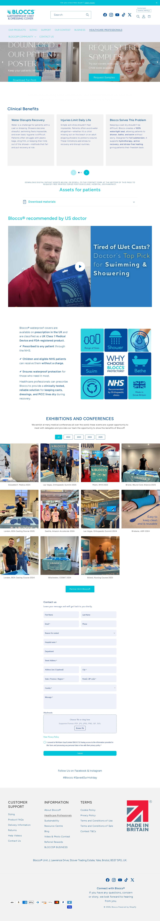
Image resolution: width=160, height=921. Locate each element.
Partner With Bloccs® (80, 589)
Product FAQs (16, 819)
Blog (46, 831)
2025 (100, 437)
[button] (22, 36)
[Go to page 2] (81, 172)
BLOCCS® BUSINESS (56, 847)
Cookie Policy (88, 810)
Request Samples (23, 77)
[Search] (87, 14)
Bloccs (115, 907)
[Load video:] (80, 266)
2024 (90, 437)
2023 (79, 437)
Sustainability (51, 820)
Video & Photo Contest (57, 836)
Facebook (80, 770)
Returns (12, 830)
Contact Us (14, 840)
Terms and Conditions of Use (96, 820)
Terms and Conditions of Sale (96, 826)
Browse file (80, 728)
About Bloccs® (52, 810)
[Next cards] (86, 172)
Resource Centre (53, 826)
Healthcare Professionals (58, 815)
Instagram (96, 770)
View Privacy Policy (51, 737)
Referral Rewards (53, 842)
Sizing (11, 814)
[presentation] (3, 62)
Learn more (90, 3)
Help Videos (15, 835)
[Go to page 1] (79, 172)
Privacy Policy (88, 815)
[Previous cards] (73, 172)
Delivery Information (19, 825)
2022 (68, 437)
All (59, 437)
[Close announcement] (156, 3)
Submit (80, 753)
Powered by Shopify (127, 907)
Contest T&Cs (88, 831)
